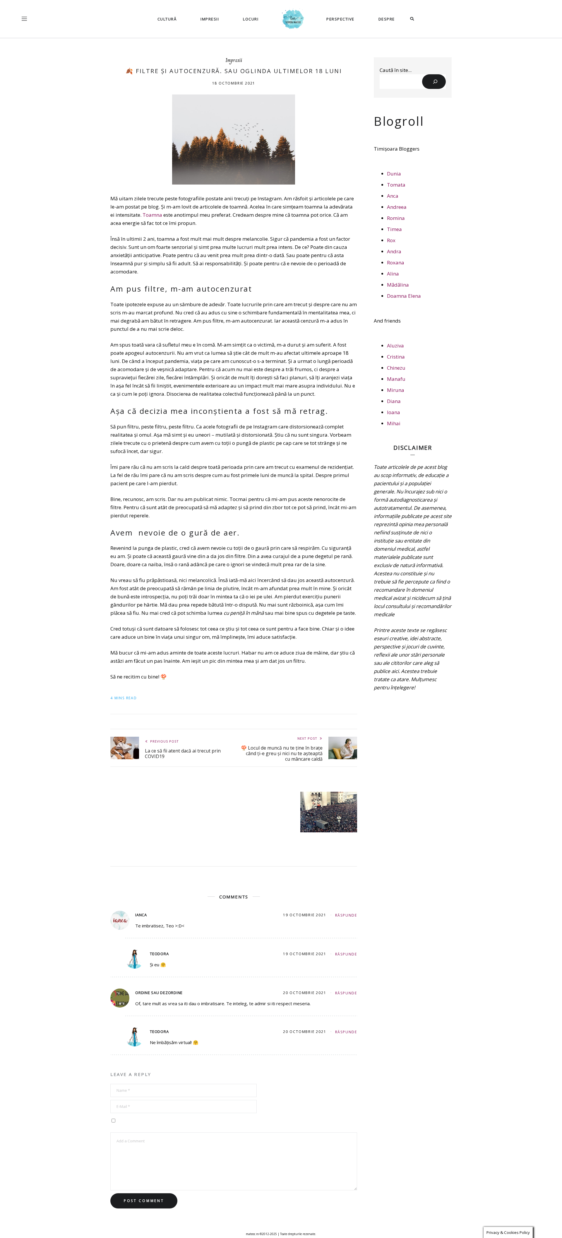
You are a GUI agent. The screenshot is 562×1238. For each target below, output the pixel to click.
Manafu (396, 379)
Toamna (152, 214)
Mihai (393, 423)
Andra (394, 251)
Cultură (167, 19)
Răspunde (346, 915)
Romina (396, 218)
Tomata (396, 184)
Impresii (210, 19)
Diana (394, 401)
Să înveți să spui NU (236, 800)
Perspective (340, 19)
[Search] (434, 81)
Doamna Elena (404, 295)
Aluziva (395, 345)
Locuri (250, 19)
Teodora (159, 953)
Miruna (395, 390)
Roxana (395, 262)
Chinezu (396, 367)
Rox (391, 240)
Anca (392, 195)
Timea (394, 229)
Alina (393, 273)
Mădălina (398, 284)
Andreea (397, 207)
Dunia (394, 173)
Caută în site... (396, 70)
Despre (386, 19)
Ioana (393, 412)
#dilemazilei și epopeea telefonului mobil (154, 803)
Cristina (396, 356)
